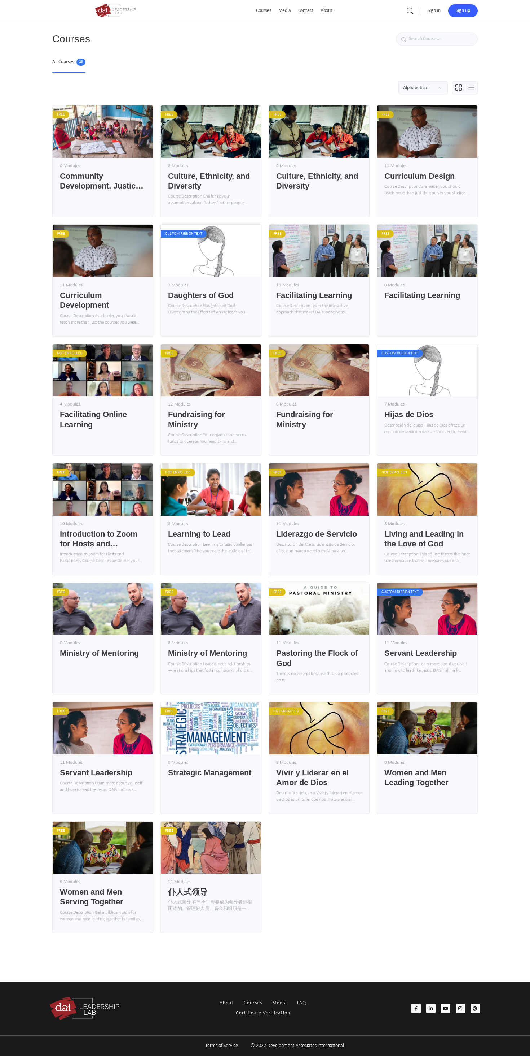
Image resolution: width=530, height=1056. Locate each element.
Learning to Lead (199, 533)
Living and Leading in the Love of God (424, 538)
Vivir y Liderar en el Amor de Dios (312, 777)
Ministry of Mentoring (99, 653)
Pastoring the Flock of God (317, 658)
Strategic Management (209, 772)
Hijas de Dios (408, 414)
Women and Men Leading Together (416, 777)
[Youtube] (445, 1008)
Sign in (434, 10)
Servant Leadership (420, 653)
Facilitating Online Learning (93, 419)
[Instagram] (460, 1008)
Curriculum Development (84, 300)
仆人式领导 (188, 891)
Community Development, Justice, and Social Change (101, 181)
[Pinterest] (475, 1008)
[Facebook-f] (416, 1008)
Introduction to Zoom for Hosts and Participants (99, 539)
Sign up (463, 10)
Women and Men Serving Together (91, 896)
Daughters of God (201, 295)
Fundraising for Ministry (196, 419)
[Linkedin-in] (431, 1008)
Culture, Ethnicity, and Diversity (209, 181)
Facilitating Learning (314, 295)
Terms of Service (221, 1045)
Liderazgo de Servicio (316, 533)
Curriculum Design (419, 176)
